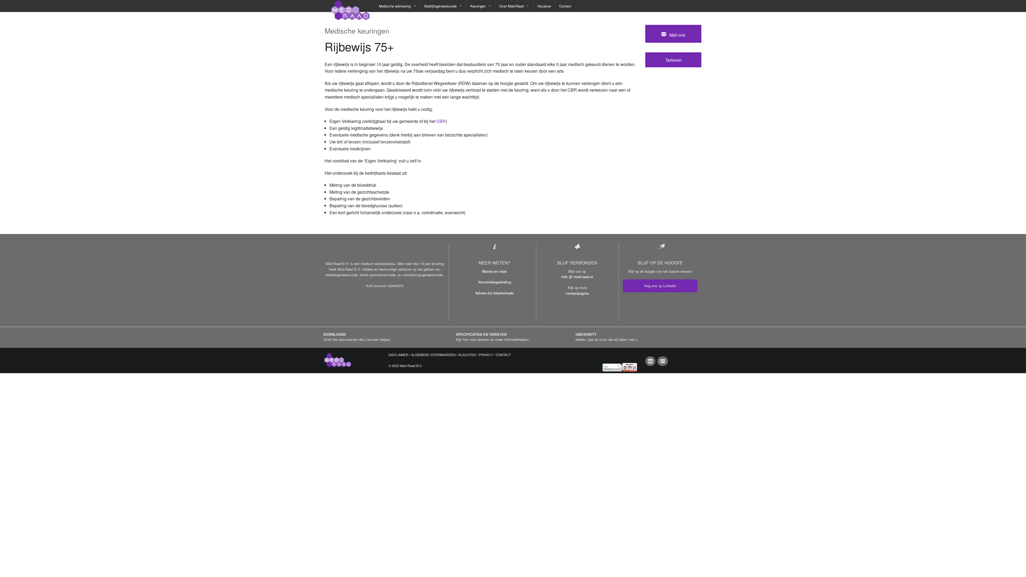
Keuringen (478, 6)
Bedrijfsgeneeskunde (440, 6)
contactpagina (577, 293)
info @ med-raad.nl (577, 276)
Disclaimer (398, 354)
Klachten (467, 354)
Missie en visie (494, 271)
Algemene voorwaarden (433, 354)
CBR (441, 121)
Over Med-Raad (511, 6)
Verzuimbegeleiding (494, 281)
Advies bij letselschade (494, 292)
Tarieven (673, 60)
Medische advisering (395, 6)
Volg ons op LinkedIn (660, 285)
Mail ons (675, 35)
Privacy (486, 354)
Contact (565, 6)
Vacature (544, 6)
